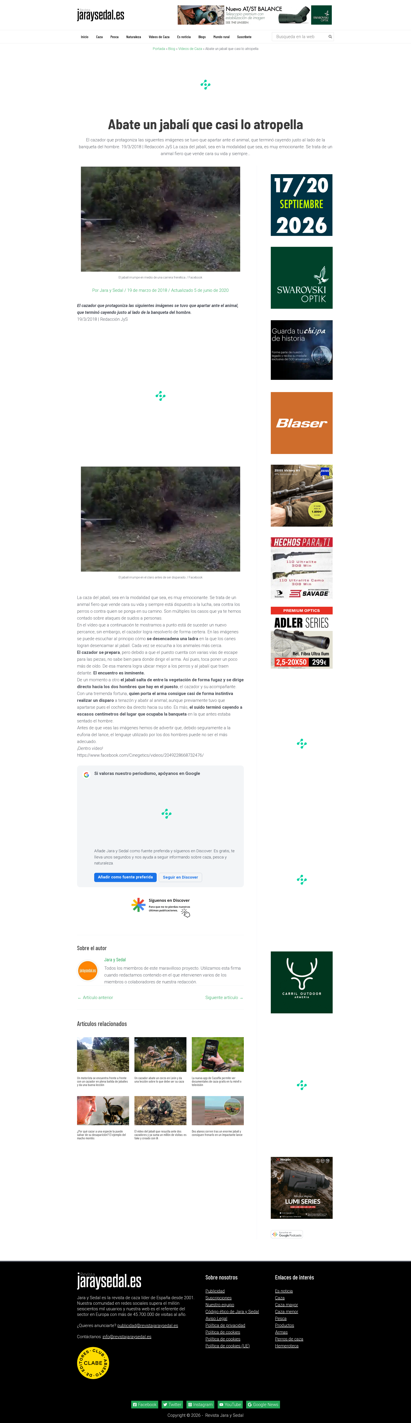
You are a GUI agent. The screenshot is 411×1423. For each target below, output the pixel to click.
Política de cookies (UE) (228, 1345)
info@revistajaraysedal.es (127, 1336)
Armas (281, 1332)
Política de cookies (223, 1339)
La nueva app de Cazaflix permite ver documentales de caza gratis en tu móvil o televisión (216, 1080)
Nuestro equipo (220, 1304)
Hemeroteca (287, 1345)
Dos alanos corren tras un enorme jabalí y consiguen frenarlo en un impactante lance (217, 1132)
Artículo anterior (95, 997)
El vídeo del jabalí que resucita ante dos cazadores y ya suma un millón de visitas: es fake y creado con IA (160, 1134)
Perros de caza (289, 1339)
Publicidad (215, 1291)
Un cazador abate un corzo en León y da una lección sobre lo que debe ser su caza (159, 1079)
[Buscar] (330, 36)
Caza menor (286, 1311)
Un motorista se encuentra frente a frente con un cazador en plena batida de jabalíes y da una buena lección (102, 1080)
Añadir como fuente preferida (125, 877)
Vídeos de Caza (190, 48)
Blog (171, 48)
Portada (159, 48)
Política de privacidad (225, 1325)
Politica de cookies (223, 1332)
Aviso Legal (216, 1318)
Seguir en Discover (180, 877)
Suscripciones (219, 1297)
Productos (284, 1325)
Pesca (281, 1318)
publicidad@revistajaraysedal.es (147, 1325)
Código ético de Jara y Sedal (232, 1311)
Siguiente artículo (224, 997)
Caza (280, 1297)
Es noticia (284, 1291)
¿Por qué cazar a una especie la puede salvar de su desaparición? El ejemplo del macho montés (101, 1134)
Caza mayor (286, 1304)
